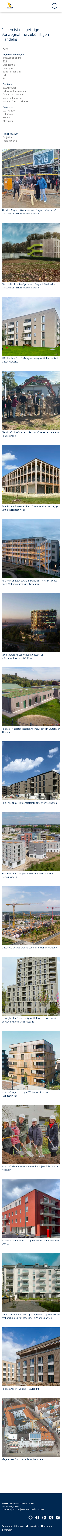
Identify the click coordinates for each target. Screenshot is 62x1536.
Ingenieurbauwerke (12, 98)
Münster (41, 1509)
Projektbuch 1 (10, 137)
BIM (5, 79)
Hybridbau (8, 114)
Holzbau (7, 118)
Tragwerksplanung (12, 58)
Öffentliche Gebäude (13, 95)
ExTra (5, 75)
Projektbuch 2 (10, 141)
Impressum (8, 1530)
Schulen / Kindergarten (14, 91)
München (16, 1509)
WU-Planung (9, 111)
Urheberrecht (49, 1526)
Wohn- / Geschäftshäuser (16, 101)
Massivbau (8, 121)
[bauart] (10, 6)
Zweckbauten (10, 88)
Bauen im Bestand (12, 72)
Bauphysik (8, 68)
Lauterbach (6, 1509)
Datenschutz (34, 1526)
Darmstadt (25, 1509)
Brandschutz (9, 65)
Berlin (34, 1509)
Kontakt (21, 1526)
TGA (5, 61)
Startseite (8, 1526)
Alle (5, 49)
